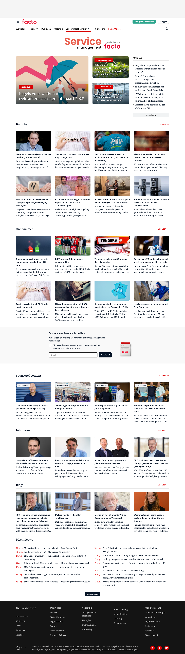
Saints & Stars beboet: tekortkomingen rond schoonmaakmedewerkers (147, 79)
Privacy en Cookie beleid (105, 649)
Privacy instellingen (128, 649)
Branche (21, 124)
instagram (150, 626)
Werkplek (86, 620)
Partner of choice (58, 635)
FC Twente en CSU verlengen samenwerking (123, 570)
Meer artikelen (92, 594)
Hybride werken (152, 621)
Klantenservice (22, 616)
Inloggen (163, 22)
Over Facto (20, 621)
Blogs (19, 485)
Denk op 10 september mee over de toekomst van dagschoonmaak (133, 559)
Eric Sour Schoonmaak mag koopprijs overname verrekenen (131, 555)
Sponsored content (28, 375)
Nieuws (53, 612)
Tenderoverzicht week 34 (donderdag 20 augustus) (47, 552)
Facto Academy (57, 630)
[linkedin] (166, 648)
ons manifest (78, 646)
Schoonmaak (120, 623)
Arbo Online (151, 617)
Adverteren (20, 630)
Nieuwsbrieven (26, 608)
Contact (19, 625)
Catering (118, 618)
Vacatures (20, 635)
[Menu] (18, 21)
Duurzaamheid (89, 625)
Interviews (23, 430)
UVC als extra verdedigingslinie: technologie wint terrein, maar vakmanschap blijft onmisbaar (149, 97)
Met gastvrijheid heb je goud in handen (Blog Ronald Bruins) (51, 548)
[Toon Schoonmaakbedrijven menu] (89, 29)
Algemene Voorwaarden (80, 649)
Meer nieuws (151, 115)
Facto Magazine (57, 617)
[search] (167, 28)
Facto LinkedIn (152, 635)
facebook (149, 630)
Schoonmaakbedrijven (155, 612)
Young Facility (120, 614)
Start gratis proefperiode (144, 22)
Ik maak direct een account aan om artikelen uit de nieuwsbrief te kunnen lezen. (76, 347)
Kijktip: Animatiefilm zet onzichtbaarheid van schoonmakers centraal (56, 563)
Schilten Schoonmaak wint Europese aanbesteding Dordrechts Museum (57, 581)
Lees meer (162, 124)
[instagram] (152, 648)
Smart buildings (121, 609)
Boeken (53, 626)
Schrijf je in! (105, 355)
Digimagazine (56, 621)
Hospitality (87, 629)
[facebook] (159, 648)
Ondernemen (24, 229)
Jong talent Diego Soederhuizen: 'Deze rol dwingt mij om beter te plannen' (150, 68)
